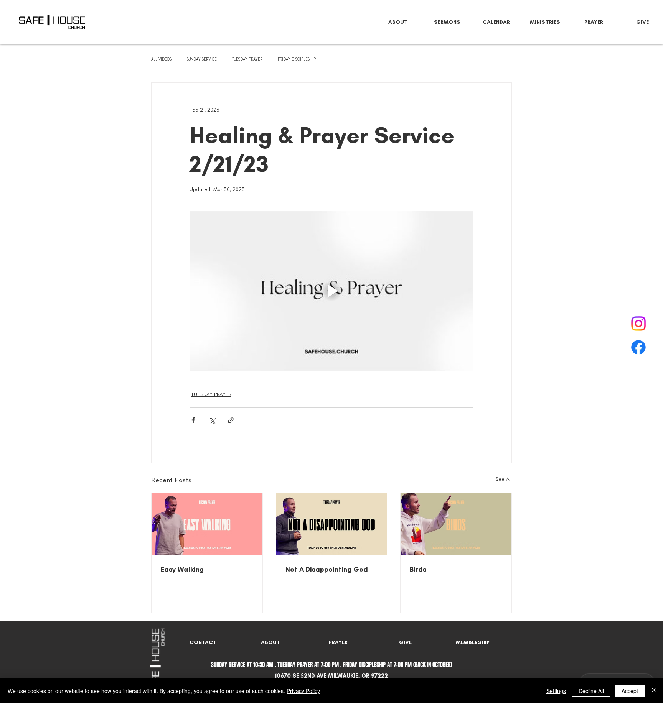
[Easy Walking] (207, 524)
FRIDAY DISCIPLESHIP (297, 59)
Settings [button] (556, 691)
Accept (630, 691)
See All (503, 479)
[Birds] (456, 524)
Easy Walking (182, 569)
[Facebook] (638, 347)
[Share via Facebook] (193, 420)
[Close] (653, 691)
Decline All (591, 691)
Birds (418, 569)
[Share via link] (230, 420)
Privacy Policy (303, 691)
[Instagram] (638, 323)
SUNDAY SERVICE (202, 59)
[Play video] (331, 291)
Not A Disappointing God (326, 569)
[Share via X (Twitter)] (212, 420)
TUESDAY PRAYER (247, 59)
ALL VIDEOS (161, 59)
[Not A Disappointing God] (331, 524)
